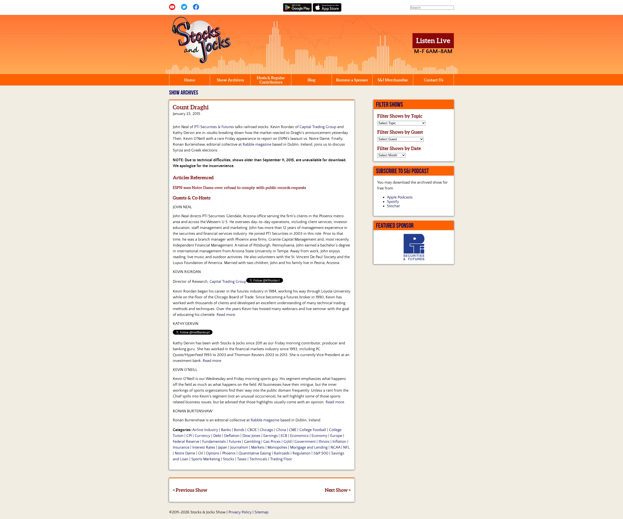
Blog (311, 80)
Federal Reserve (186, 441)
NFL (346, 447)
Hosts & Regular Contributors (271, 79)
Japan (222, 447)
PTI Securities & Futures (214, 127)
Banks (226, 430)
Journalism (239, 447)
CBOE (252, 430)
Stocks (228, 459)
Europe (336, 436)
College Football (312, 430)
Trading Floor (281, 459)
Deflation (231, 436)
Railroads (282, 453)
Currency (202, 436)
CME (292, 430)
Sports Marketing (205, 459)
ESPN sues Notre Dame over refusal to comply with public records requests (239, 187)
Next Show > (338, 490)
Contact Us (433, 80)
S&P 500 (320, 453)
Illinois (324, 441)
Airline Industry (205, 430)
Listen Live (433, 41)
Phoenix (229, 453)
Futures (235, 441)
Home (189, 80)
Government (305, 441)
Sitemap (261, 512)
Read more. (226, 314)
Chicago (266, 430)
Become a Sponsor (352, 80)
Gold (288, 441)
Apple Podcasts (399, 197)
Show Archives (230, 80)
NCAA (335, 447)
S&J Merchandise (393, 80)
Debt (217, 436)
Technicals (258, 459)
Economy (319, 436)
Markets (258, 447)
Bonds (239, 430)
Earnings (270, 436)
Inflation (339, 441)
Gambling (252, 441)
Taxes (242, 459)
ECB (284, 436)
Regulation (302, 453)
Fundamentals (214, 441)
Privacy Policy (240, 512)
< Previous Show (190, 490)
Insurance (181, 447)
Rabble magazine (257, 144)
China (281, 430)
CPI (189, 436)
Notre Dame (185, 453)
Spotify (393, 201)
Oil (200, 453)
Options (212, 453)
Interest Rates (203, 447)
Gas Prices (272, 441)
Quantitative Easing (254, 453)
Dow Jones (251, 436)
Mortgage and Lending (309, 447)
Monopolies (277, 447)
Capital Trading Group (318, 127)
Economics (299, 436)
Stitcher (393, 206)
